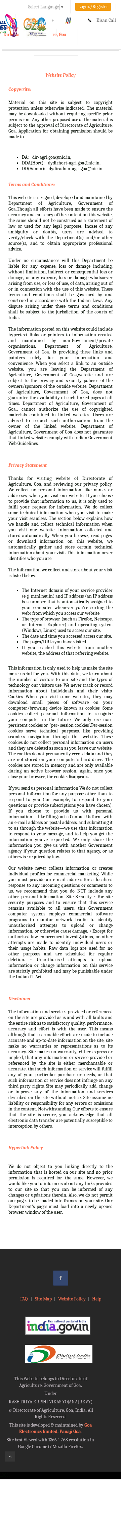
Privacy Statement (27, 465)
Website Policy (60, 75)
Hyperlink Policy (25, 1147)
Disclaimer (19, 998)
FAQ (24, 1299)
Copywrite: (19, 89)
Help (96, 1299)
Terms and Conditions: (31, 184)
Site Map (43, 1299)
